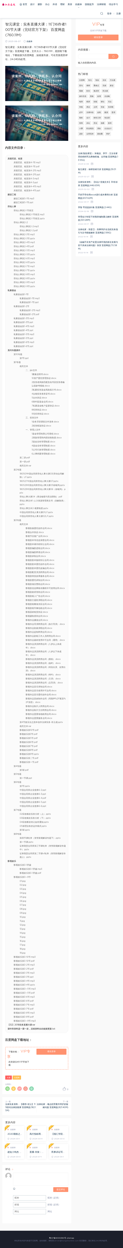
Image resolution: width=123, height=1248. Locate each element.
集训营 (96, 91)
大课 (8, 1078)
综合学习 (113, 4)
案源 (106, 112)
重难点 (96, 85)
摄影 (40, 4)
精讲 (88, 102)
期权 (81, 118)
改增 (99, 96)
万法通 (112, 80)
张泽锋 (110, 107)
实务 (104, 80)
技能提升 (89, 4)
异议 (95, 123)
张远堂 (107, 118)
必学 (81, 112)
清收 (99, 128)
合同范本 (90, 134)
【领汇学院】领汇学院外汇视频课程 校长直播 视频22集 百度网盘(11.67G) (58, 1134)
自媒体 (78, 4)
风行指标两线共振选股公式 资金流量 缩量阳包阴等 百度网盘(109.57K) (37, 1134)
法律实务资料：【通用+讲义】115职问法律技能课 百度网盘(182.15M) (20, 1107)
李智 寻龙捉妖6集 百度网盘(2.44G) (95, 207)
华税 (81, 107)
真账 (92, 96)
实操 (104, 85)
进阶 (81, 134)
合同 (95, 107)
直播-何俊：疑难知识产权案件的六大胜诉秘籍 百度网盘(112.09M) (37, 1152)
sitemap (70, 1238)
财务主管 (97, 118)
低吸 (102, 123)
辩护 (108, 134)
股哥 (110, 123)
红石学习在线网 (8, 4)
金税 (99, 112)
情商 (81, 123)
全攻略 (107, 96)
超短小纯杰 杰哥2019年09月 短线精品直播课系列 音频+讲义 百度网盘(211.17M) (15, 1152)
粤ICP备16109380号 (57, 1238)
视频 (81, 91)
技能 (95, 102)
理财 (62, 4)
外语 (55, 4)
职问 (88, 91)
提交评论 (61, 1190)
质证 (88, 107)
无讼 (110, 102)
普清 (113, 112)
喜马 (81, 85)
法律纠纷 (90, 112)
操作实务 (82, 96)
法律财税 (101, 4)
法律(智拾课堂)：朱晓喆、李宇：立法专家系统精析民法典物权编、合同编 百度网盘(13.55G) (98, 156)
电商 (81, 102)
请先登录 (51, 1052)
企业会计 (108, 128)
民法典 (105, 91)
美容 (70, 4)
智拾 (97, 80)
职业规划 (90, 128)
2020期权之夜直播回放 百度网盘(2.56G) (15, 1134)
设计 (32, 4)
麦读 (111, 85)
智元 (90, 80)
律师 (88, 85)
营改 (102, 107)
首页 (24, 4)
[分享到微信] (7, 1088)
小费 (81, 128)
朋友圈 (100, 134)
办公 (47, 4)
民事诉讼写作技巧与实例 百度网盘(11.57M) (58, 1152)
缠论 (102, 102)
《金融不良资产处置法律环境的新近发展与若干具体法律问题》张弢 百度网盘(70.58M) (98, 245)
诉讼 (88, 123)
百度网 (17, 1078)
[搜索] (101, 13)
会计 (88, 118)
